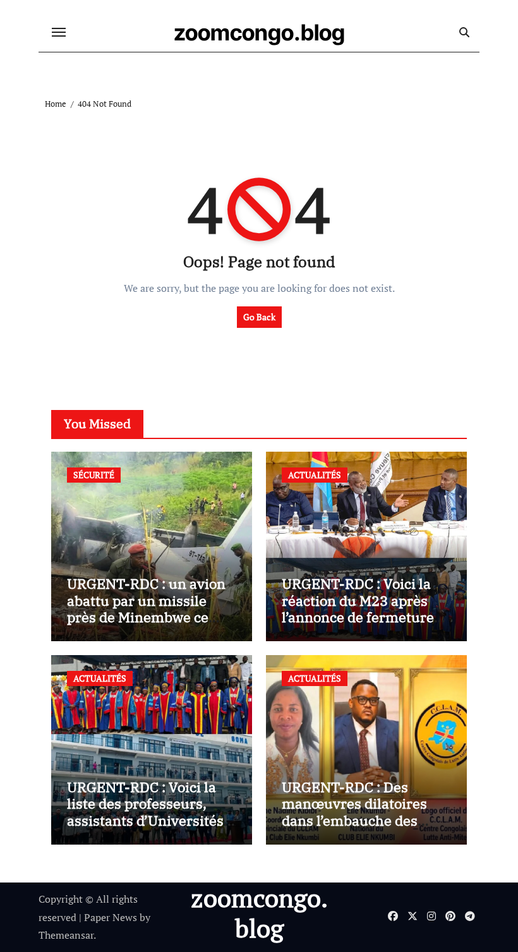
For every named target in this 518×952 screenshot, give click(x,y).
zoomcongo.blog (259, 32)
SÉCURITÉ (93, 475)
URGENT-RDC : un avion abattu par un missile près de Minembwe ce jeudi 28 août (146, 608)
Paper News (110, 917)
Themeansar (66, 935)
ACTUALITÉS (314, 475)
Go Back (259, 317)
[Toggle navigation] (58, 32)
